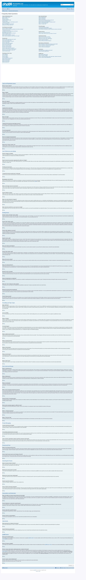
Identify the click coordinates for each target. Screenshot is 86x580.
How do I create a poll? (5, 42)
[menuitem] (8, 9)
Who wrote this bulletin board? (43, 54)
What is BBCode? (5, 54)
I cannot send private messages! (44, 27)
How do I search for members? (43, 39)
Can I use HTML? (5, 55)
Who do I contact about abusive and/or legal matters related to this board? (50, 56)
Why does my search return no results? (45, 37)
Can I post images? (5, 57)
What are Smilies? (5, 56)
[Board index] (7, 4)
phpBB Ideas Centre (48, 544)
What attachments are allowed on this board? (45, 50)
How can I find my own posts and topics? (45, 40)
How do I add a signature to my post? (8, 41)
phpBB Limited (30, 537)
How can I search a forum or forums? (44, 36)
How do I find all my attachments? (44, 51)
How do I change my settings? (7, 28)
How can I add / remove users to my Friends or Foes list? (47, 33)
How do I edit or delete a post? (7, 40)
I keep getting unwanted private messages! (45, 28)
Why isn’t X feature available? (43, 55)
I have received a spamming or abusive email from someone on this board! (50, 29)
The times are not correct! (6, 30)
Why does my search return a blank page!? (45, 38)
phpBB (35, 181)
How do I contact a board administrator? (45, 57)
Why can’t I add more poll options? (7, 43)
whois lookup (4, 551)
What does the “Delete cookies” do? (7, 24)
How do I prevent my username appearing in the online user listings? (12, 29)
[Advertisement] (39, 73)
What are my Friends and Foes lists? (44, 32)
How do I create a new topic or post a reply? (9, 39)
